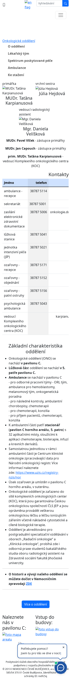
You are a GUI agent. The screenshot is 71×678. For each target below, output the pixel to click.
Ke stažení (16, 75)
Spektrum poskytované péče (30, 60)
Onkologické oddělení (18, 41)
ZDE (29, 584)
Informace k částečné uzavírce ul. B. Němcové (35, 27)
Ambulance (17, 68)
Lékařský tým (18, 53)
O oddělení (16, 46)
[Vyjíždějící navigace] (60, 15)
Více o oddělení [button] (35, 604)
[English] (29, 5)
